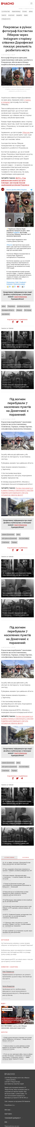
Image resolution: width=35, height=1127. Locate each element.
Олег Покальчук (8, 971)
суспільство (6, 11)
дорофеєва (5, 314)
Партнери (8, 1114)
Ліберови (26, 132)
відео (26, 15)
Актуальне (5, 940)
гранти (4, 15)
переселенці (16, 11)
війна (31, 11)
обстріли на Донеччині (9, 538)
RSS (6, 1122)
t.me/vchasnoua (20, 297)
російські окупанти (23, 306)
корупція (11, 15)
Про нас (7, 1110)
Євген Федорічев (8, 986)
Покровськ (11, 306)
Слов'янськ (5, 542)
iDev (13, 1105)
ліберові (19, 310)
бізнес (25, 11)
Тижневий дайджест (13, 1118)
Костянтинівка (24, 538)
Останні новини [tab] (9, 857)
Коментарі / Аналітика (9, 967)
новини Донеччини (8, 534)
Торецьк (14, 542)
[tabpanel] (17, 898)
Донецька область (8, 310)
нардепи (19, 15)
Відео (3, 1003)
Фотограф (27, 310)
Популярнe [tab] (25, 857)
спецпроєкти (6, 19)
